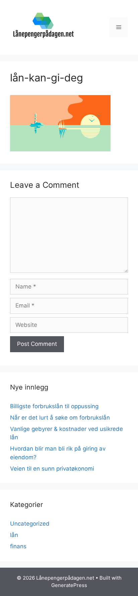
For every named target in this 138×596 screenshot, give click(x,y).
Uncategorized (30, 523)
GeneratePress (69, 585)
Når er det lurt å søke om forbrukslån (60, 417)
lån (14, 535)
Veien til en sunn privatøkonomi (52, 468)
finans (18, 546)
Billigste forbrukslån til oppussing (54, 406)
